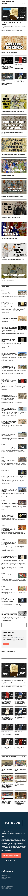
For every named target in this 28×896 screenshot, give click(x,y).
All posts (22, 3)
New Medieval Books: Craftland (8, 599)
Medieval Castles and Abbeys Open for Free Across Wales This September (9, 355)
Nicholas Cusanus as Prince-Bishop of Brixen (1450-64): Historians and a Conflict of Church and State (8, 528)
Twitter (4, 892)
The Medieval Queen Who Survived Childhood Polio (7, 515)
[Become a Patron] (11, 857)
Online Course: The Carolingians (9, 52)
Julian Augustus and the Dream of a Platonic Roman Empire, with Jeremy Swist (20, 802)
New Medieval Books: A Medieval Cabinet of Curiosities (6, 749)
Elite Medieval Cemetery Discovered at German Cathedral (9, 395)
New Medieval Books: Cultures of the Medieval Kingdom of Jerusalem (9, 558)
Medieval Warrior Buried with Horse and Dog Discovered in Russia (8, 460)
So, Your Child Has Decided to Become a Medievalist (8, 575)
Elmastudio (9, 888)
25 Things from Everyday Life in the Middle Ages (12, 111)
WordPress (7, 887)
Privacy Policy (4, 875)
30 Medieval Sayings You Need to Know (10, 217)
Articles (3, 365)
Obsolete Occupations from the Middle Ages (12, 196)
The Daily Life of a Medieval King (9, 238)
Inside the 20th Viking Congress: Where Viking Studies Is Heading (7, 67)
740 (13, 625)
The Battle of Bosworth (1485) (6, 770)
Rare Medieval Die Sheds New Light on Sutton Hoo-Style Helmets (8, 340)
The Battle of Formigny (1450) (20, 770)
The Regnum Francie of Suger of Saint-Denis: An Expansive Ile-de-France (9, 490)
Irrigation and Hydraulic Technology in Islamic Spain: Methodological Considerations (9, 367)
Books (4, 8)
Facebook (2, 892)
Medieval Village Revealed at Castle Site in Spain (8, 292)
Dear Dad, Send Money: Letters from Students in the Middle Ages (9, 502)
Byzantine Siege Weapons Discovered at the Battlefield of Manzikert (8, 409)
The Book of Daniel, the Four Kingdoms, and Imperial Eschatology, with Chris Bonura (7, 785)
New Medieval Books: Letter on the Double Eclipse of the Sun (19, 67)
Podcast (8, 767)
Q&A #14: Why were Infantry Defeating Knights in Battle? (6, 802)
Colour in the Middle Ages (7, 175)
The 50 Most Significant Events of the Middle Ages (13, 154)
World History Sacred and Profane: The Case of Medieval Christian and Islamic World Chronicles (8, 542)
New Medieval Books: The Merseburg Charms (12, 23)
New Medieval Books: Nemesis (19, 733)
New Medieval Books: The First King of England (19, 749)
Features (8, 8)
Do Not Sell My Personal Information (6, 878)
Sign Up (6, 644)
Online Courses (10, 51)
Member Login (14, 644)
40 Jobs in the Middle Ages (7, 280)
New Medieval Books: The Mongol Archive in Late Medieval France (20, 83)
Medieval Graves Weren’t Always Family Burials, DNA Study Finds (9, 613)
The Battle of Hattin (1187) (19, 784)
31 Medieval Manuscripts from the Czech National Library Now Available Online (9, 422)
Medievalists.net (7, 2)
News (2, 290)
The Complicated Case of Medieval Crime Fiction (7, 588)
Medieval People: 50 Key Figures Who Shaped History (12, 133)
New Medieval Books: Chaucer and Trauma (6, 733)
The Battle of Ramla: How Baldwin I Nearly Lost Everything (7, 83)
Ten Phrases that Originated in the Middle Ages (12, 259)
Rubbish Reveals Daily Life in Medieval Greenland (8, 434)
